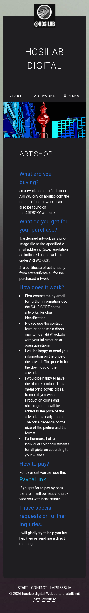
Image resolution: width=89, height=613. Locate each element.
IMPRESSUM (60, 588)
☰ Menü (72, 95)
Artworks (44, 95)
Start (16, 95)
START (23, 588)
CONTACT (39, 588)
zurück (9, 121)
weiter (79, 121)
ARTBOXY (33, 213)
